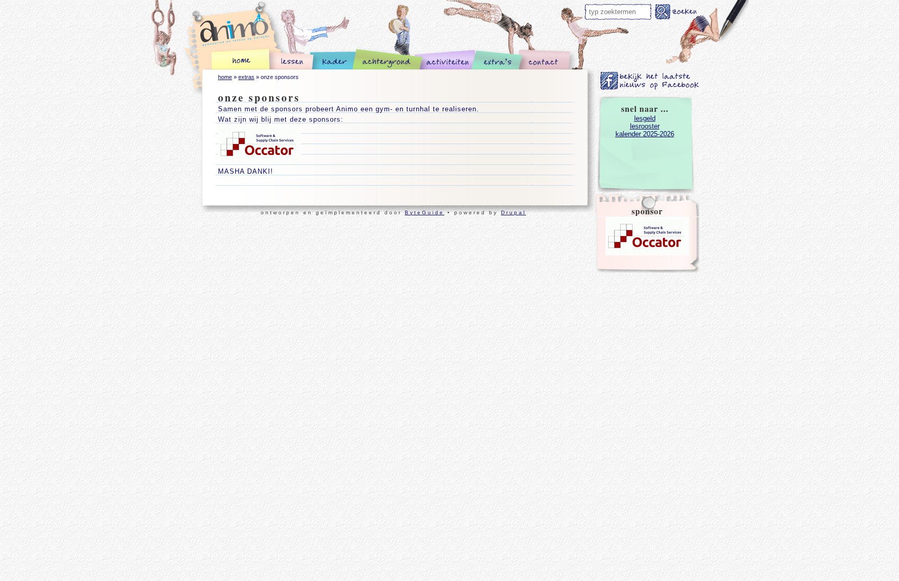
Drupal (513, 212)
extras (246, 77)
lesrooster (645, 126)
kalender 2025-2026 (644, 134)
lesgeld (645, 118)
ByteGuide (424, 212)
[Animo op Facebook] (650, 88)
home (225, 77)
